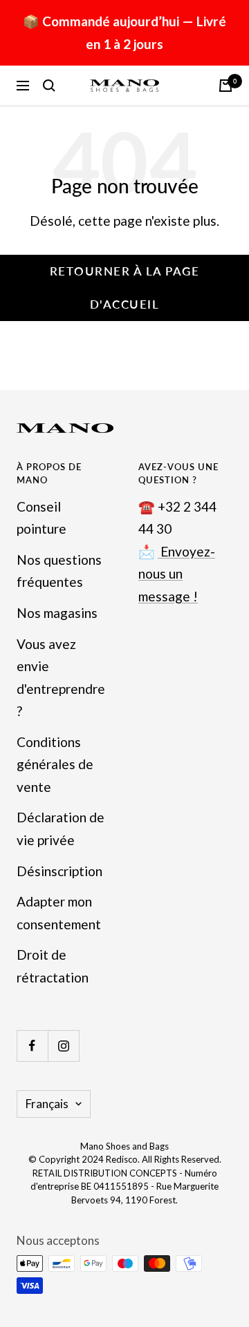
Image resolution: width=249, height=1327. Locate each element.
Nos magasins (57, 613)
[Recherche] (49, 85)
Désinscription (59, 871)
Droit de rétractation (53, 966)
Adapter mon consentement (59, 912)
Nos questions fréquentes (59, 571)
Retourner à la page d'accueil (125, 287)
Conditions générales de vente (55, 764)
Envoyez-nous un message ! (176, 573)
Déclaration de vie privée (60, 828)
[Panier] (225, 85)
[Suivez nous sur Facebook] (32, 1045)
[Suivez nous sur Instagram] (63, 1045)
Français (47, 1103)
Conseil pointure (41, 517)
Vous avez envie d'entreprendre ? (61, 677)
